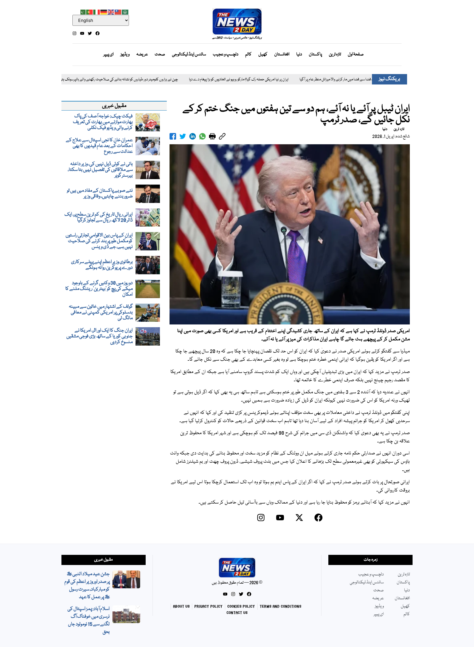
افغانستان (281, 54)
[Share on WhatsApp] (202, 136)
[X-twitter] (299, 517)
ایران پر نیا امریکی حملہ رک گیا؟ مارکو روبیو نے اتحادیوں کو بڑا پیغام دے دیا (216, 79)
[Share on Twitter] (182, 136)
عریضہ (142, 54)
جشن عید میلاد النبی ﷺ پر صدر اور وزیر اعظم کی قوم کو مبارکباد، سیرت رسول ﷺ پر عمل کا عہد (87, 585)
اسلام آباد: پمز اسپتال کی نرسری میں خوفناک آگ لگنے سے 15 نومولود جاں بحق (88, 620)
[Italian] (96, 11)
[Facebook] (97, 33)
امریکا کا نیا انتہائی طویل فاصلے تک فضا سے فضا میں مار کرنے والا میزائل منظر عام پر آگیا (337, 79)
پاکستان (315, 54)
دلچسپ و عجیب (225, 54)
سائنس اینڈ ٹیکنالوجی (189, 54)
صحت (160, 54)
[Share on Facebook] (173, 136)
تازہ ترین (335, 54)
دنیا (299, 54)
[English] (111, 11)
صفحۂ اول (356, 54)
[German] (104, 11)
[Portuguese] (89, 11)
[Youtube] (82, 33)
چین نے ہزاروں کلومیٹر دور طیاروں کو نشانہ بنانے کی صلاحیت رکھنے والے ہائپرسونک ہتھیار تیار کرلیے (87, 79)
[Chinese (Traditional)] (118, 11)
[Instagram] (74, 33)
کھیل (262, 54)
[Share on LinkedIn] (192, 136)
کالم (248, 54)
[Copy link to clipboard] (222, 136)
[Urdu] (82, 11)
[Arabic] (125, 11)
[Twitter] (90, 33)
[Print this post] (212, 136)
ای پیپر (108, 54)
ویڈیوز (124, 54)
